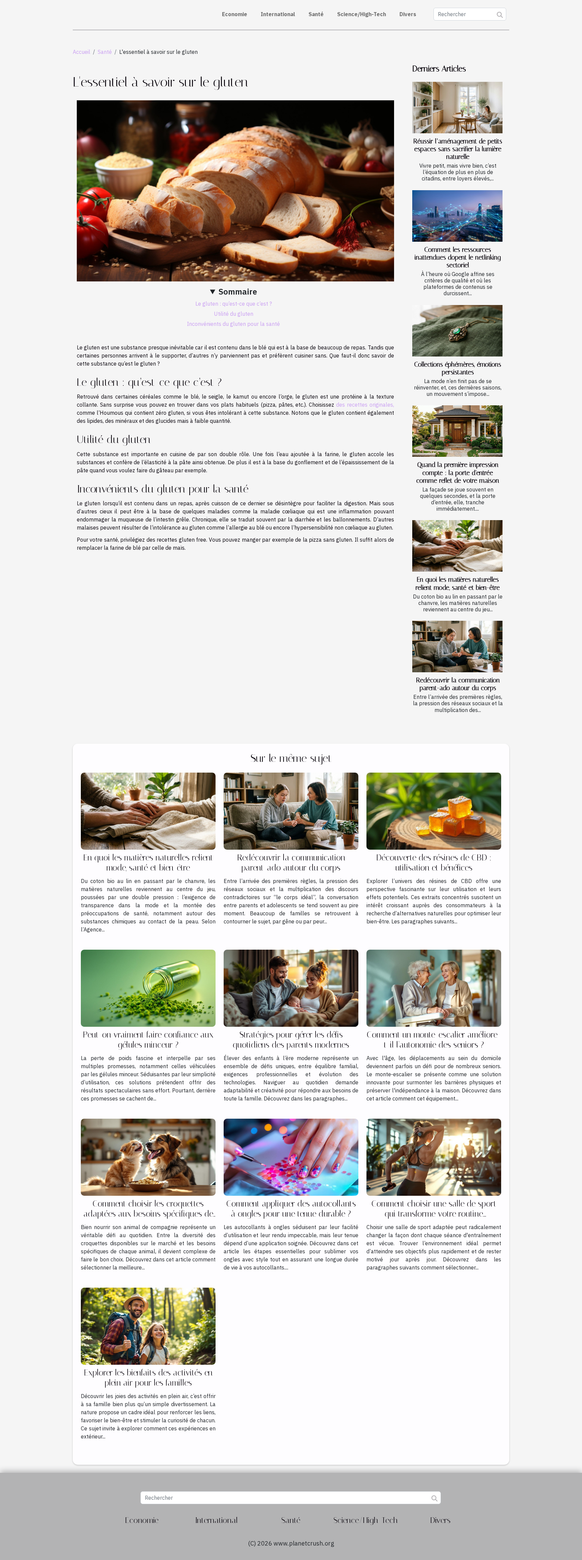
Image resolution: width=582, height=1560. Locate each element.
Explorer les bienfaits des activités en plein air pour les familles (148, 1378)
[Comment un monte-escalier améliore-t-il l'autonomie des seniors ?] (433, 987)
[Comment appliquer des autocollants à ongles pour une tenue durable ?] (291, 1156)
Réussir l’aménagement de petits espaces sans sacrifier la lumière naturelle (457, 149)
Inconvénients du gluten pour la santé (233, 323)
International (278, 14)
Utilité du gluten (233, 313)
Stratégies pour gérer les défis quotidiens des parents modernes (291, 1040)
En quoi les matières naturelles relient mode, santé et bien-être (458, 583)
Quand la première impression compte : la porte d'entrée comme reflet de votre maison (457, 472)
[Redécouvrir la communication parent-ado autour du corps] (457, 646)
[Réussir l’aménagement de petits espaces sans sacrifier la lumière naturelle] (457, 107)
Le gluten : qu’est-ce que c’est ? (233, 303)
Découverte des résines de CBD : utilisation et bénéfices (433, 863)
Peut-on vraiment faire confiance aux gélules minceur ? (148, 1040)
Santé (316, 14)
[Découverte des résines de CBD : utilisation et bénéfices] (433, 810)
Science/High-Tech (361, 14)
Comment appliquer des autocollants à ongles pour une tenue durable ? (291, 1209)
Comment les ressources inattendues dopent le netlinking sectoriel (458, 257)
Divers (407, 14)
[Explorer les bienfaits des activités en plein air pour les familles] (148, 1325)
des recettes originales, (365, 404)
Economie (234, 14)
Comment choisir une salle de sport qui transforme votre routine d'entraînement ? (433, 1214)
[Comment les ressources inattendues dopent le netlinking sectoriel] (457, 216)
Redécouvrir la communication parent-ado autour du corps (458, 684)
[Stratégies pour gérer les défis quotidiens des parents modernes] (291, 987)
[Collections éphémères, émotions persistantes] (457, 331)
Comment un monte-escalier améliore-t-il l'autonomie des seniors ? (434, 1040)
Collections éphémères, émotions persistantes (457, 368)
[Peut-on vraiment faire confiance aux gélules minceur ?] (148, 987)
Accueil (81, 51)
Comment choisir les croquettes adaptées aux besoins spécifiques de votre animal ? (148, 1214)
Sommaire (238, 291)
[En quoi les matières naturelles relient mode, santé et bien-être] (457, 546)
